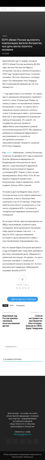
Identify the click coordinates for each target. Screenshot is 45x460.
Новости (12, 9)
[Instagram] (15, 441)
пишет (9, 152)
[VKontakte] (29, 441)
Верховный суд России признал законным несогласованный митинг (11, 321)
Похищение (20, 305)
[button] (41, 3)
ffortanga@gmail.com (22, 434)
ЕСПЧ (12, 305)
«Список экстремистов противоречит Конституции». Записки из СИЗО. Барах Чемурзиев (34, 322)
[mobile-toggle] (4, 3)
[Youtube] (36, 441)
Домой (3, 9)
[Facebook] (9, 441)
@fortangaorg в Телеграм (23, 299)
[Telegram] (22, 441)
